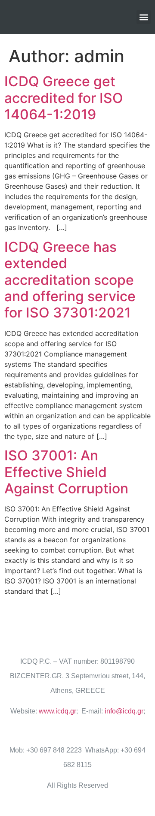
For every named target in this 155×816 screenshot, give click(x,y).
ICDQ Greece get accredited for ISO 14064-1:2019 (63, 98)
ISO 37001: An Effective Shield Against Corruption (66, 472)
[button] (143, 17)
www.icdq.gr (57, 711)
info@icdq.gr (124, 711)
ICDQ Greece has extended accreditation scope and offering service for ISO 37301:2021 (70, 280)
